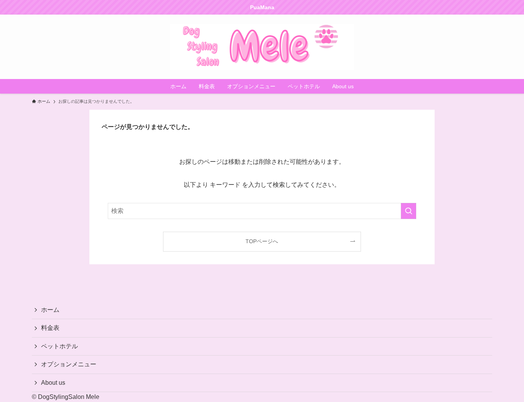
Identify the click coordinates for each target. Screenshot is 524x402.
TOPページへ (262, 241)
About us (53, 382)
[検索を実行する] (408, 211)
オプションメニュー (68, 364)
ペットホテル (59, 346)
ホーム (50, 309)
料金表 (50, 328)
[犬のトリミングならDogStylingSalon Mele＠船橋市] (262, 47)
